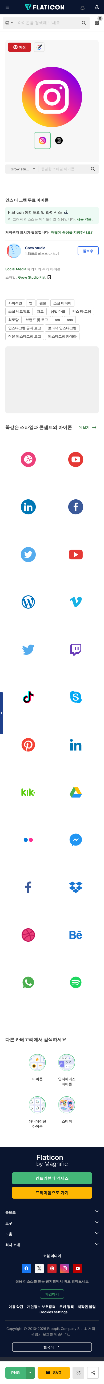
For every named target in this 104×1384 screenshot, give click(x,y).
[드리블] (28, 459)
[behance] (76, 935)
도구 (8, 1223)
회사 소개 (12, 1245)
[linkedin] (28, 507)
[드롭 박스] (76, 887)
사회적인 (15, 303)
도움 (8, 1234)
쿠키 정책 (66, 1306)
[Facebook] (26, 1268)
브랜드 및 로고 (37, 319)
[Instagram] (64, 1268)
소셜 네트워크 (19, 311)
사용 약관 (84, 219)
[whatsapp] (28, 982)
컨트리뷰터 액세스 (52, 1178)
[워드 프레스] (28, 602)
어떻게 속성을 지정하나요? (72, 232)
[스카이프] (76, 697)
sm (57, 319)
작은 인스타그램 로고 (24, 336)
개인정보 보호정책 (41, 1306)
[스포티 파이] (76, 982)
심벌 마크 (58, 311)
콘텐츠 (10, 1212)
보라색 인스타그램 (62, 328)
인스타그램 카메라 (62, 336)
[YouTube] (77, 1268)
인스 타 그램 (81, 311)
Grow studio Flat (32, 277)
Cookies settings (53, 1312)
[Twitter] (39, 1268)
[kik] (28, 792)
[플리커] (28, 840)
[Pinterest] (52, 1268)
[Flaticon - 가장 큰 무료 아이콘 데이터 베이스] (45, 7)
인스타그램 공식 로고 (24, 328)
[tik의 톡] (28, 697)
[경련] (76, 649)
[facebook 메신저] (76, 840)
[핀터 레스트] (28, 745)
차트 (40, 311)
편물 (42, 303)
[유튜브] (76, 459)
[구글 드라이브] (76, 792)
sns (70, 319)
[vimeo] (76, 602)
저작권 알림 (87, 1306)
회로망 (13, 319)
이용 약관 (16, 1306)
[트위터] (28, 554)
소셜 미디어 (62, 303)
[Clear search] (72, 23)
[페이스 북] (76, 507)
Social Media (15, 269)
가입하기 (52, 1294)
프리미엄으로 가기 (52, 1192)
